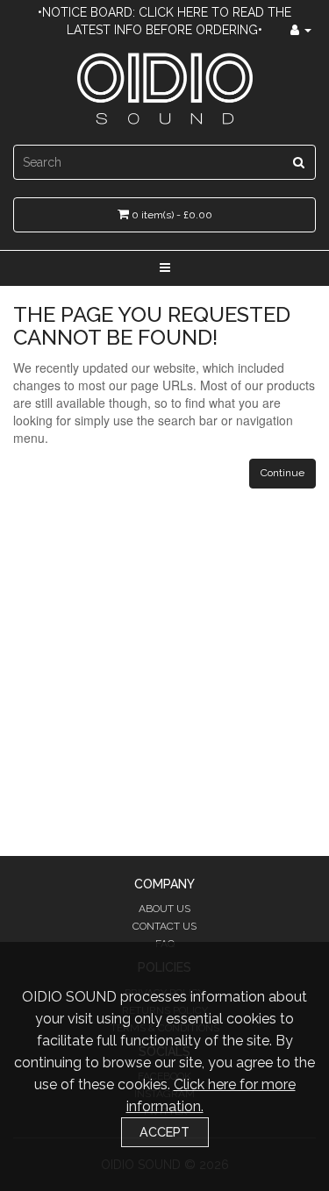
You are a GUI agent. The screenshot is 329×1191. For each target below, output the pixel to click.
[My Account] (300, 30)
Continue (282, 473)
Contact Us (164, 926)
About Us (164, 908)
